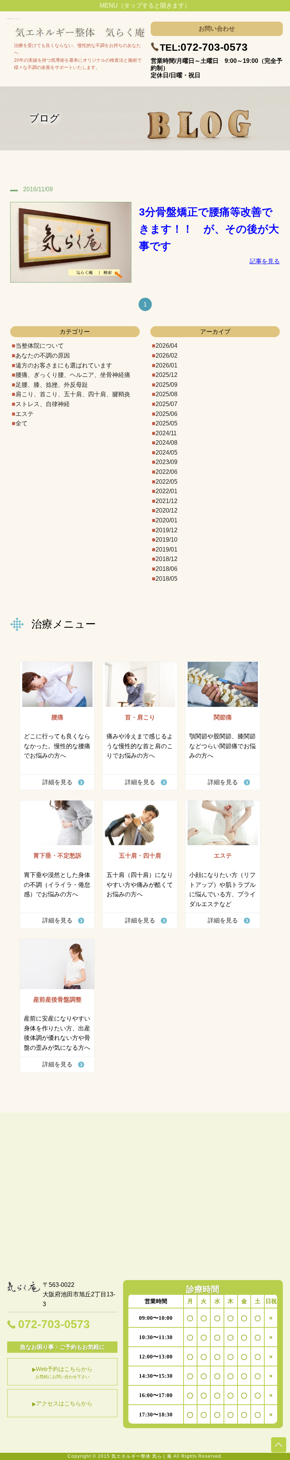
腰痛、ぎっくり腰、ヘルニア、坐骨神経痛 (72, 375)
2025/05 (166, 423)
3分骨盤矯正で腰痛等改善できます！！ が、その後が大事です (209, 229)
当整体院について (39, 345)
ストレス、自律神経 (42, 404)
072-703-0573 (204, 47)
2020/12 (166, 510)
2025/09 (166, 384)
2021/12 (166, 501)
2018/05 (166, 578)
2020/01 (166, 520)
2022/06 (166, 472)
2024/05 (166, 452)
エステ (24, 414)
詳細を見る (57, 782)
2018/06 (166, 569)
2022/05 (166, 481)
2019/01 (166, 549)
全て (21, 423)
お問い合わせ (217, 28)
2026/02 (166, 355)
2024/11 (166, 433)
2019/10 (166, 539)
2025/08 (166, 394)
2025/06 (166, 414)
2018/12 (166, 559)
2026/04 (166, 345)
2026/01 (166, 365)
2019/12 (166, 530)
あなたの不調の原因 (42, 355)
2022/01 (166, 491)
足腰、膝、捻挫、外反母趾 (51, 384)
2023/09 (166, 462)
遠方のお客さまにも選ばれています (63, 365)
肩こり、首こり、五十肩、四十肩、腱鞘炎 (72, 394)
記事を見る (265, 261)
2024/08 (166, 442)
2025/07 (166, 404)
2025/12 (166, 375)
